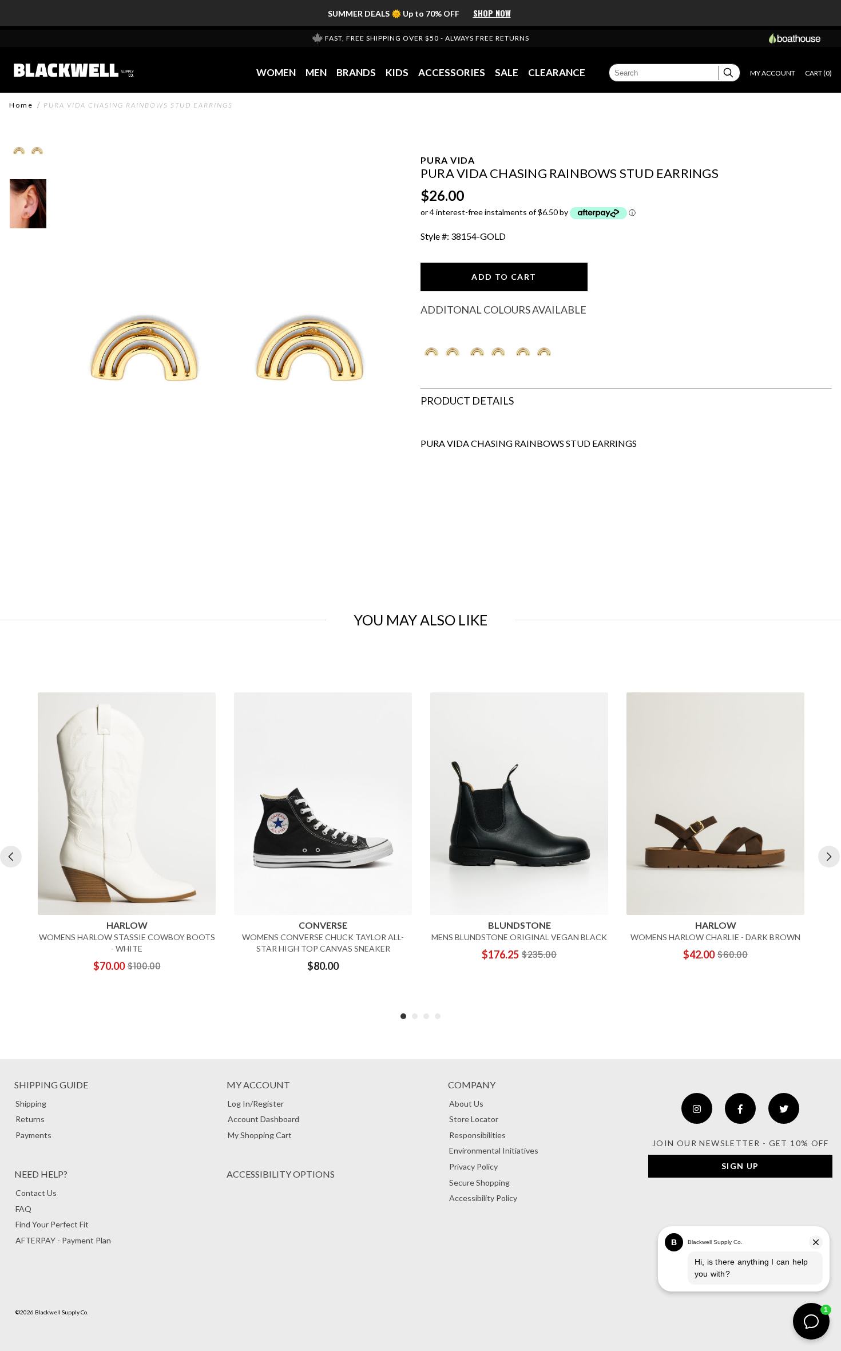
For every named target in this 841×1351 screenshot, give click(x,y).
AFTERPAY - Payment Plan (63, 1240)
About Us (466, 1103)
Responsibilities (477, 1135)
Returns (30, 1119)
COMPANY (471, 1084)
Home (21, 105)
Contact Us (36, 1193)
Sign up (740, 1166)
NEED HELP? (41, 1173)
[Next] (829, 856)
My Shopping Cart (260, 1135)
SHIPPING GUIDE (51, 1084)
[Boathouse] (794, 38)
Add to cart (503, 277)
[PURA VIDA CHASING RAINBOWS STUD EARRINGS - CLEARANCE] (533, 328)
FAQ (23, 1209)
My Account (258, 1084)
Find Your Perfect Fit (52, 1224)
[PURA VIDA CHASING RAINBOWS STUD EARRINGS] (441, 328)
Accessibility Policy (483, 1198)
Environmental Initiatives (493, 1150)
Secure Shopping (479, 1182)
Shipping (30, 1103)
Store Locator (473, 1119)
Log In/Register (256, 1103)
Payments (33, 1135)
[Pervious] (11, 856)
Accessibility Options (281, 1173)
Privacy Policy (473, 1166)
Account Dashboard (263, 1119)
